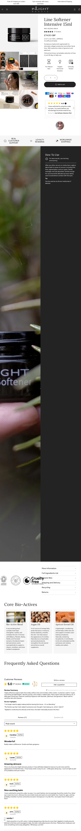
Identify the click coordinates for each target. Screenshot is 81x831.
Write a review (59, 680)
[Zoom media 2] (9, 61)
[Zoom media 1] (19, 33)
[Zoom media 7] (28, 99)
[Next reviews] (74, 108)
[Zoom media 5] (28, 80)
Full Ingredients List (50, 573)
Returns (45, 592)
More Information (49, 568)
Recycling (46, 587)
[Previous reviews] (46, 108)
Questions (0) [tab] (58, 717)
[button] (60, 108)
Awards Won (47, 578)
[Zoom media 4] (9, 80)
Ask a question (59, 685)
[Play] (59, 125)
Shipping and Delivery (51, 582)
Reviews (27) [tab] (22, 717)
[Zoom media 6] (9, 99)
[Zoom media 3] (28, 61)
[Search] (7, 9)
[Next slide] (74, 141)
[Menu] (2, 9)
